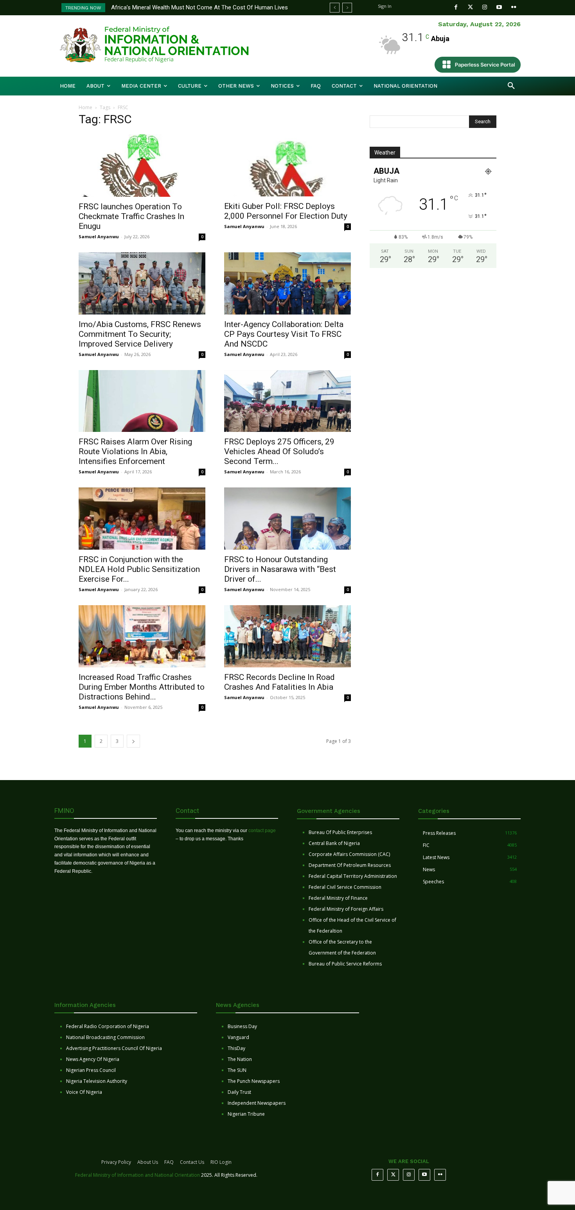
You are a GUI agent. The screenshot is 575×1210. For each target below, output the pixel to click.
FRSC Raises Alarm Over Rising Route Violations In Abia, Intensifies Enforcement (135, 451)
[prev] (335, 8)
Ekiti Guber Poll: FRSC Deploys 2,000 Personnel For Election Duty (285, 211)
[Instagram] (485, 7)
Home (85, 107)
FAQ (169, 1162)
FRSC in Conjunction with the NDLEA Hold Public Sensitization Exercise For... (139, 569)
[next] (347, 8)
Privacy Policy (116, 1162)
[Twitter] (470, 7)
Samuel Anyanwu (99, 236)
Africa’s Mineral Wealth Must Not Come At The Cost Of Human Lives (199, 7)
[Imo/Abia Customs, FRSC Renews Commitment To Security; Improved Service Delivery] (142, 283)
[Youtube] (499, 7)
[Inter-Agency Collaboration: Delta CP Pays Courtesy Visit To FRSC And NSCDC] (287, 283)
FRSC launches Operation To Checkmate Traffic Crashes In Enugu (131, 216)
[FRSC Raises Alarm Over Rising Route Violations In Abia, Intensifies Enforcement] (142, 401)
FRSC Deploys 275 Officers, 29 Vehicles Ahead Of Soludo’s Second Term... (279, 451)
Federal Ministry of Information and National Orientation (137, 1175)
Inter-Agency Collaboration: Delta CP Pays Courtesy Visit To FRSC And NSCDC (283, 334)
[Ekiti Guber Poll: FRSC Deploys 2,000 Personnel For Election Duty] (287, 165)
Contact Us (192, 1162)
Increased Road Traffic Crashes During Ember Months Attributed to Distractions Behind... (142, 686)
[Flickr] (514, 7)
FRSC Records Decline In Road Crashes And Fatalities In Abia (279, 682)
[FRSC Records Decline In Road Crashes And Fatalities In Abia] (287, 636)
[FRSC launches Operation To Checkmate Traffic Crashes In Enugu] (142, 165)
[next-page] (133, 741)
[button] (511, 86)
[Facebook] (456, 7)
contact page (262, 830)
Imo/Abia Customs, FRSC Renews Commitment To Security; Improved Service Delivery (140, 334)
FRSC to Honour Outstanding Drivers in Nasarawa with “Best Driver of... (280, 569)
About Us (147, 1162)
